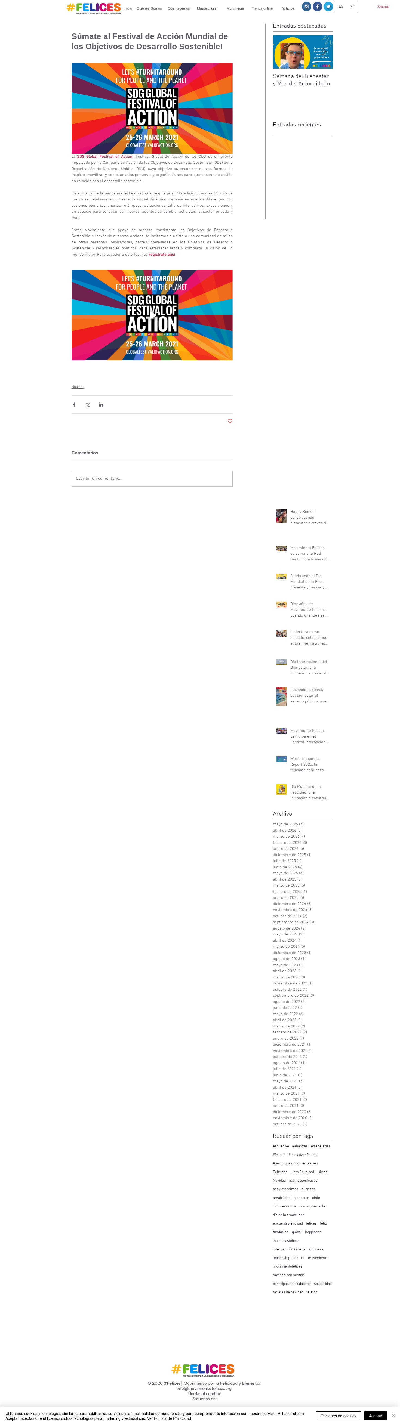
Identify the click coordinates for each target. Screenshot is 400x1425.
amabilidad (281, 1198)
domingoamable (312, 1206)
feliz (323, 1223)
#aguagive (281, 1146)
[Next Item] (324, 52)
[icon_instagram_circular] (306, 6)
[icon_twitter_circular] (328, 6)
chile (316, 1198)
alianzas (308, 1189)
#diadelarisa (321, 1146)
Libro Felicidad (302, 1172)
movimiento (317, 1258)
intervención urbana (289, 1249)
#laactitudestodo (286, 1163)
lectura (299, 1258)
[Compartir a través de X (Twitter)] (87, 404)
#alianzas (300, 1146)
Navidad (279, 1180)
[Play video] (152, 315)
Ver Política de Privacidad (169, 1418)
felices (311, 1223)
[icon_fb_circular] (317, 6)
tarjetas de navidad (288, 1292)
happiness (313, 1232)
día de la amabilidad (288, 1215)
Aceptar (375, 1415)
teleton (312, 1292)
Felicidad (280, 1172)
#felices (279, 1155)
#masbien (310, 1163)
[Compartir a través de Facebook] (74, 404)
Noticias (78, 387)
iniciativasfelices (286, 1241)
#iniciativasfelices (303, 1155)
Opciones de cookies (338, 1415)
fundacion (281, 1232)
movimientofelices (288, 1266)
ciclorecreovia (284, 1206)
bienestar (301, 1198)
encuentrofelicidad (288, 1223)
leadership (281, 1258)
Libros (322, 1172)
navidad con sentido (289, 1275)
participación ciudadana (292, 1284)
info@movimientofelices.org (204, 1388)
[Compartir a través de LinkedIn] (100, 404)
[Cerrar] (393, 1416)
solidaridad (323, 1284)
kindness (316, 1249)
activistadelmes (285, 1189)
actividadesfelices (303, 1180)
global (297, 1232)
